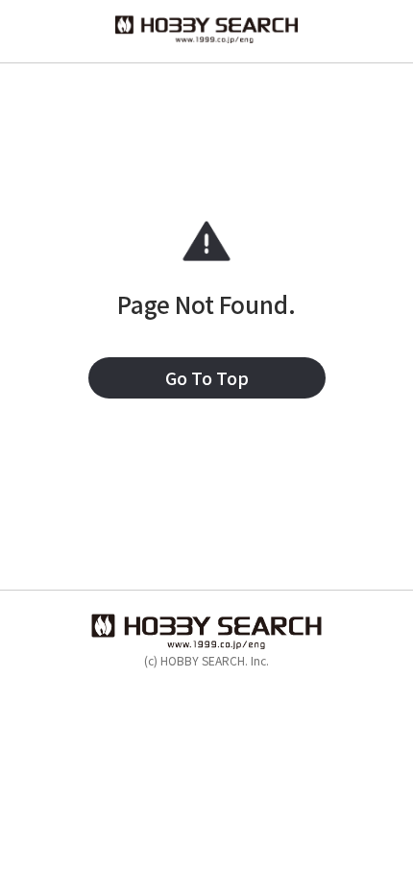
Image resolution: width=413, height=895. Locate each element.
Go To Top (207, 377)
